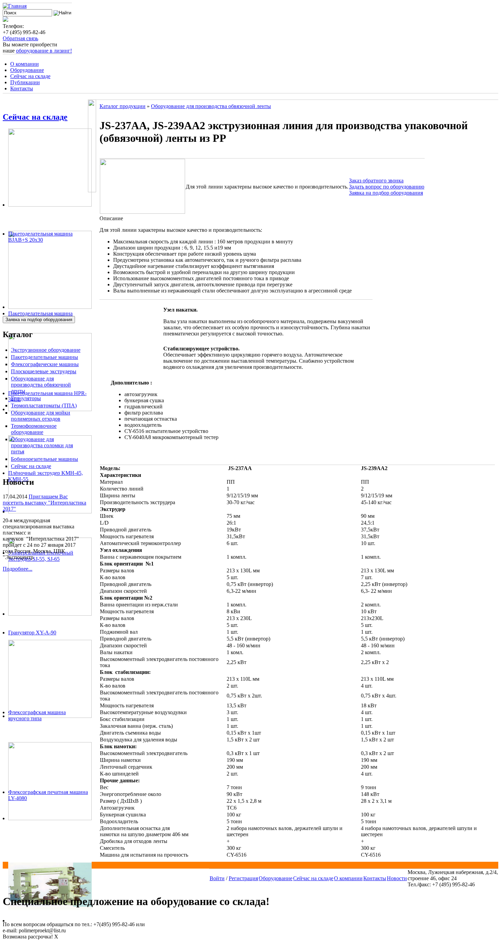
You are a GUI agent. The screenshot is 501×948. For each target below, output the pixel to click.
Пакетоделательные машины (44, 357)
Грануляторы (26, 398)
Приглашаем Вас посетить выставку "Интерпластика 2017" (44, 503)
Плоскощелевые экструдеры (43, 371)
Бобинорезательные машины (44, 459)
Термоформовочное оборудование (34, 429)
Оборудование (27, 70)
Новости (397, 878)
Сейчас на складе (30, 76)
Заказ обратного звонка (376, 180)
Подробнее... (17, 569)
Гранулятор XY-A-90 (32, 632)
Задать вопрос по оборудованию (386, 187)
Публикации (25, 82)
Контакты (21, 88)
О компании (24, 64)
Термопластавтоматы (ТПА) (44, 405)
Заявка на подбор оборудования (386, 193)
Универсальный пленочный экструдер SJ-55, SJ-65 (40, 556)
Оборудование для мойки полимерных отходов (40, 416)
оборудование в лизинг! (44, 51)
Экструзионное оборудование (45, 350)
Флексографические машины (45, 364)
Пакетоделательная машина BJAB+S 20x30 (40, 237)
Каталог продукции (123, 106)
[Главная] (15, 6)
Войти (217, 878)
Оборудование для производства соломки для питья (42, 445)
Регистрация (243, 878)
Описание (111, 218)
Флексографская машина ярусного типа (37, 715)
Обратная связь (20, 38)
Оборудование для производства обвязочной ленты (41, 385)
